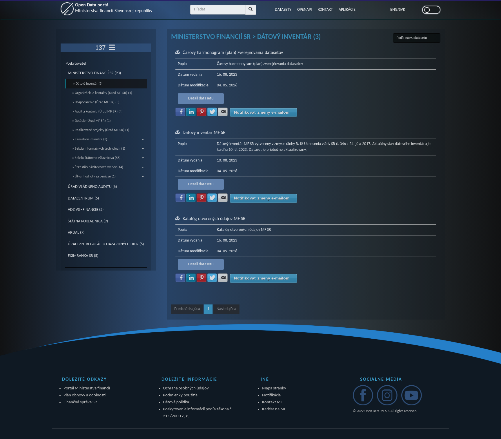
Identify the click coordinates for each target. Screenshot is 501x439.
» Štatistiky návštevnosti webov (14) (97, 167)
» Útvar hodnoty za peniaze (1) (94, 176)
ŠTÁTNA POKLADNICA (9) (88, 221)
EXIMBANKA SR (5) (83, 256)
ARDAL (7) (76, 233)
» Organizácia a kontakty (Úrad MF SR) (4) (102, 93)
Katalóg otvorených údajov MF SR (214, 219)
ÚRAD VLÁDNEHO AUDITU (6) (92, 187)
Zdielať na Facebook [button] (180, 112)
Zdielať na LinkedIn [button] (191, 112)
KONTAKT (325, 10)
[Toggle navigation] (112, 47)
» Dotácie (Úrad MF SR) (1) (91, 121)
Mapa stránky (274, 388)
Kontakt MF (272, 402)
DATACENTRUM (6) (83, 198)
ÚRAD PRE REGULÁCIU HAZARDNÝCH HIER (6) (106, 244)
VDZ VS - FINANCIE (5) (86, 210)
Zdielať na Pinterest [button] (201, 112)
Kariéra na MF (274, 409)
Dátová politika (176, 402)
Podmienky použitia (180, 395)
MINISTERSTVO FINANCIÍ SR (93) (94, 73)
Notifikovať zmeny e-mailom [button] (261, 112)
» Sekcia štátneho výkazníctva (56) (96, 158)
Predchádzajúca (187, 309)
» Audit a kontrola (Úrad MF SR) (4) (97, 111)
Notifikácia (271, 395)
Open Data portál (113, 8)
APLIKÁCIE (347, 10)
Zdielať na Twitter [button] (212, 112)
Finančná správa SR (80, 402)
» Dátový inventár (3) (88, 84)
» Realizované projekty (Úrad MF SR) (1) (100, 130)
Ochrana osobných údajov (186, 388)
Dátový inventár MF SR (204, 132)
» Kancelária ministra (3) (89, 139)
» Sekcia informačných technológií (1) (98, 148)
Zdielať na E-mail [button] (223, 112)
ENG (393, 10)
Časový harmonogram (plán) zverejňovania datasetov (233, 52)
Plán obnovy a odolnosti (84, 395)
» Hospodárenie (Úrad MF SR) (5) (95, 102)
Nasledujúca (226, 309)
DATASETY (283, 10)
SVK (402, 10)
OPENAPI (304, 10)
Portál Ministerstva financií (86, 388)
